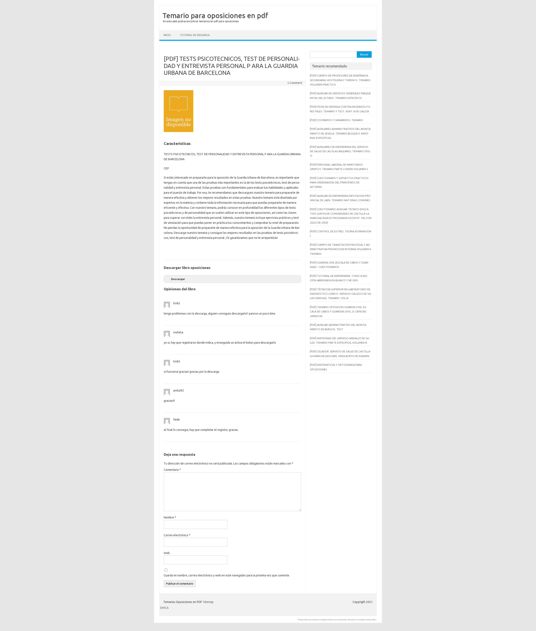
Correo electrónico (177, 535)
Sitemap (208, 602)
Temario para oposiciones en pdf (215, 15)
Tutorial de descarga (195, 35)
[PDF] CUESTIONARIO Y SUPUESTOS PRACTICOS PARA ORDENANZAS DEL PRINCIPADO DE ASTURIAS (339, 182)
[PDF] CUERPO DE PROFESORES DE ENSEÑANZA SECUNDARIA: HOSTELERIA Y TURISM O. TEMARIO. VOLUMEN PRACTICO (340, 80)
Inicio (167, 35)
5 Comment (294, 82)
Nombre (170, 517)
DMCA (164, 607)
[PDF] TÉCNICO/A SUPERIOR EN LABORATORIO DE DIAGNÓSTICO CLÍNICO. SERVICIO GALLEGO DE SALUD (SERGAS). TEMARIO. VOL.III (341, 294)
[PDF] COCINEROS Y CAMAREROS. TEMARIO (336, 120)
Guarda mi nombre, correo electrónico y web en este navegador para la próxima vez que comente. (227, 575)
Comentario (172, 469)
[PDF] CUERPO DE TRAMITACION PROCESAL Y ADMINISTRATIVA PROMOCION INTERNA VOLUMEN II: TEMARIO (340, 249)
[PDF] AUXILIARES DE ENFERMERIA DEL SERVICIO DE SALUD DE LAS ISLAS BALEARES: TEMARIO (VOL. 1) (340, 151)
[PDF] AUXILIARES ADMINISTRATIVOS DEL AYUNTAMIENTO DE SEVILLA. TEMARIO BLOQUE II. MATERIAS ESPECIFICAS (340, 133)
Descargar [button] (178, 279)
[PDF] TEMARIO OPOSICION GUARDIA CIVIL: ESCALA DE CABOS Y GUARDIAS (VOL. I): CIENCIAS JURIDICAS (338, 311)
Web (167, 553)
